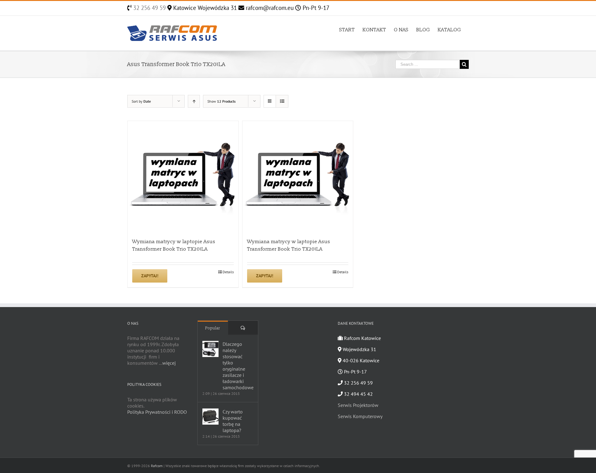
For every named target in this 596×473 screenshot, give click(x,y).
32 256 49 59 (149, 7)
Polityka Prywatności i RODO (157, 412)
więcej (169, 363)
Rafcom (157, 465)
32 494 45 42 (358, 394)
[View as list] (282, 101)
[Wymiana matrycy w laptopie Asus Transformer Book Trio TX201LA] (183, 176)
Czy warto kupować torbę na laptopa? (233, 420)
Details (228, 272)
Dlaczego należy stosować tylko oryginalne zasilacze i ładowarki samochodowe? (238, 365)
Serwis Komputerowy (360, 416)
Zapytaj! (149, 276)
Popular (212, 328)
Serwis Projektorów (358, 405)
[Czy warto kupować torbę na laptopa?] (210, 416)
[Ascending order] (194, 101)
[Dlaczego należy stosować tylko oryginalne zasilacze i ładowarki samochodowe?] (210, 349)
